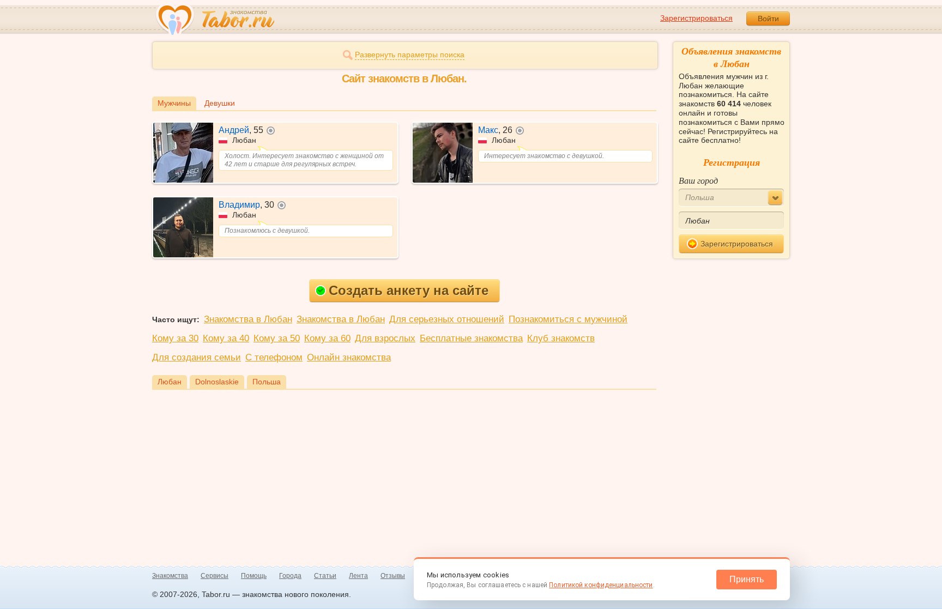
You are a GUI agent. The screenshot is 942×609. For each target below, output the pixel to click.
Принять (746, 579)
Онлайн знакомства (349, 357)
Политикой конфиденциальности (601, 585)
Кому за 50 (276, 338)
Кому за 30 (175, 338)
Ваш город (698, 180)
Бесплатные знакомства (471, 338)
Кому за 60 (327, 338)
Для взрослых (385, 338)
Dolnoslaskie (217, 381)
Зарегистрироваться (696, 18)
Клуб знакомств (561, 338)
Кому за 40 (226, 338)
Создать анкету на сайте (408, 290)
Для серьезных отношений (446, 319)
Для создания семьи (196, 357)
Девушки (219, 103)
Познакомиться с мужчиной (568, 319)
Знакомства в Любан (248, 319)
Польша (266, 381)
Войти (768, 18)
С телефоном (274, 357)
